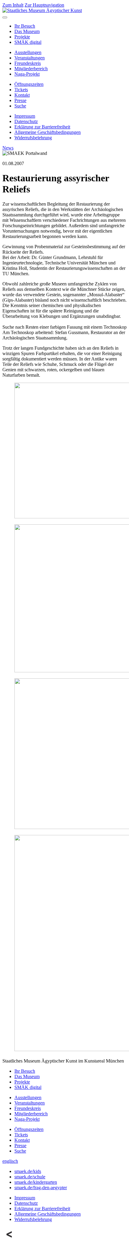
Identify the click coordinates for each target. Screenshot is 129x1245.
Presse (20, 100)
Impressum (24, 116)
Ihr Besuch (24, 26)
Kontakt (22, 95)
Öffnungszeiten (29, 84)
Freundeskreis (27, 63)
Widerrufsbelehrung (33, 137)
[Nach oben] (9, 1239)
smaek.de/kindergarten (35, 1182)
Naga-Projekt (27, 74)
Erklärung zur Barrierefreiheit (42, 126)
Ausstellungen (27, 52)
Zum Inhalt (12, 5)
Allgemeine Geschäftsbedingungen (47, 132)
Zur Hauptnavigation (44, 5)
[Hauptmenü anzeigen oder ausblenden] (4, 17)
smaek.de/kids (27, 1171)
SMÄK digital (27, 42)
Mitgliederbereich (31, 68)
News (8, 147)
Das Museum (27, 31)
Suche (20, 105)
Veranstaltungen (29, 57)
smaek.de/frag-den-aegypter (40, 1187)
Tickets (21, 89)
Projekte (22, 36)
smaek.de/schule (29, 1176)
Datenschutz (26, 121)
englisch (10, 1161)
